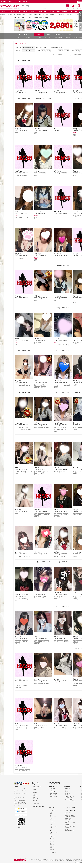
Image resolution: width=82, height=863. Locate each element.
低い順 (43, 50)
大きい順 (66, 50)
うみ (36, 423)
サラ (55, 679)
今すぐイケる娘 (59, 34)
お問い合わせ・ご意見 (70, 826)
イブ (36, 91)
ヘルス (66, 794)
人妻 (51, 812)
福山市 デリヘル (53, 796)
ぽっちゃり (52, 815)
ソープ (66, 791)
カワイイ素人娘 (39, 34)
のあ (74, 510)
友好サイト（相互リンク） (71, 815)
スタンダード (52, 810)
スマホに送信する (22, 811)
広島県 (26, 5)
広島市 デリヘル (53, 788)
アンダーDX (18, 1)
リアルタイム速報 (42, 11)
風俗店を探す (12, 11)
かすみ (17, 338)
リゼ (55, 552)
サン (74, 338)
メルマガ (38, 37)
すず (36, 171)
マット (51, 830)
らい (55, 91)
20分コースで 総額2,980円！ (39, 806)
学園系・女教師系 (53, 826)
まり (55, 637)
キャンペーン (48, 37)
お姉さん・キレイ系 (54, 827)
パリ (55, 510)
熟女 (51, 813)
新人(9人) (61, 47)
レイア (75, 723)
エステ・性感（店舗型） (70, 800)
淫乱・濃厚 (52, 846)
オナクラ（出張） (69, 797)
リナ (74, 211)
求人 (34, 794)
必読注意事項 (58, 37)
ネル (16, 211)
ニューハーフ (52, 840)
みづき (75, 129)
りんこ (17, 766)
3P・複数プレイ (53, 852)
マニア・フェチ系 (53, 832)
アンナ (36, 211)
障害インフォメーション (70, 819)
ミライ (56, 171)
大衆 (51, 835)
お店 (67, 8)
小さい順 (60, 50)
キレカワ (52, 854)
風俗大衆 (25, 1)
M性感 (51, 818)
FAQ (66, 813)
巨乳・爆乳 (52, 838)
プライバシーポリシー (70, 810)
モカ (55, 723)
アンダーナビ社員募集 (70, 816)
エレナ (75, 381)
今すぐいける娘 (36, 791)
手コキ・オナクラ (53, 829)
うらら (17, 91)
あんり (17, 171)
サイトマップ (68, 808)
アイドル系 (52, 841)
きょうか (57, 423)
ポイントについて (69, 821)
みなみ (36, 338)
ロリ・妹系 (52, 822)
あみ (16, 637)
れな (16, 723)
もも (16, 129)
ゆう (55, 129)
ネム (74, 467)
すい (74, 637)
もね (74, 171)
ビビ (16, 510)
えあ (74, 679)
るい (55, 338)
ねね (74, 592)
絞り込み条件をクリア (29, 47)
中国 (23, 5)
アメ (36, 129)
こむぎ (36, 592)
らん (36, 467)
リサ (55, 467)
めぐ (16, 381)
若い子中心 (52, 843)
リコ (16, 296)
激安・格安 (52, 836)
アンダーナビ (4, 1)
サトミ (56, 254)
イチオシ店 (67, 788)
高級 (51, 833)
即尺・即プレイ (53, 844)
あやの (56, 296)
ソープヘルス (68, 793)
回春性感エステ (53, 849)
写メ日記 (52, 11)
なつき (17, 423)
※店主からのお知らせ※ (29, 34)
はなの (17, 254)
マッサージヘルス (53, 819)
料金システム (36, 795)
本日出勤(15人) (53, 47)
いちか (56, 381)
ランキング (64, 11)
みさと (36, 254)
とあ (16, 552)
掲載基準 (67, 824)
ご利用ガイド (68, 812)
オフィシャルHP (21, 815)
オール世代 (52, 850)
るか (74, 296)
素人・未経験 (52, 816)
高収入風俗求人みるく (70, 830)
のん (36, 723)
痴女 (51, 847)
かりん (56, 211)
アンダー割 (78, 8)
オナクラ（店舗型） (69, 799)
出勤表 (48, 34)
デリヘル (67, 790)
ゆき (16, 467)
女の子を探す (22, 11)
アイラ (56, 592)
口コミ (58, 11)
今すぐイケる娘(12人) (42, 47)
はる (36, 510)
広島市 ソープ (53, 790)
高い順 (48, 50)
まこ (36, 381)
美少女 (51, 824)
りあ (36, 296)
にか (36, 637)
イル (74, 254)
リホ (16, 679)
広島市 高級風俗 (53, 793)
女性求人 (11, 1)
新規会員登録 (68, 818)
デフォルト (29, 50)
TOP (18, 34)
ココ (16, 592)
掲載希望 (67, 827)
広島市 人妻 (52, 791)
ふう (74, 91)
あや (74, 423)
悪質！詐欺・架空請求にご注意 (72, 822)
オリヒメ (76, 552)
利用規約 (67, 829)
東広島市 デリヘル (54, 794)
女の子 (73, 8)
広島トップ (3, 11)
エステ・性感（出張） (70, 796)
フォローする (22, 808)
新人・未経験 (74, 11)
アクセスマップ (69, 37)
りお (36, 552)
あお (36, 679)
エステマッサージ (53, 821)
